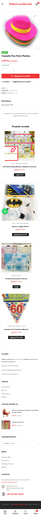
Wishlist (3, 397)
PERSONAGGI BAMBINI (22, 163)
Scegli (16, 287)
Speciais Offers (6, 457)
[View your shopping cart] (36, 4)
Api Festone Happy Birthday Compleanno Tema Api (19, 167)
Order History (5, 387)
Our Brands (5, 460)
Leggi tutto (19, 175)
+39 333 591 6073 (13, 366)
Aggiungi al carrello (22, 76)
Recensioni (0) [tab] (7, 105)
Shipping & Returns (7, 464)
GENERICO (11, 90)
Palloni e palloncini (20, 4)
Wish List (4, 390)
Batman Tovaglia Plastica (20, 226)
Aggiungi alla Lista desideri (22, 82)
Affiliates (4, 467)
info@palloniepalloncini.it (13, 370)
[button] (35, 16)
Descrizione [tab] (6, 101)
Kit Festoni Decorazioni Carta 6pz (16, 279)
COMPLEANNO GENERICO (14, 326)
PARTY (16, 90)
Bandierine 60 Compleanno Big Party (16, 329)
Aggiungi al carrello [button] (20, 234)
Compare (6, 82)
